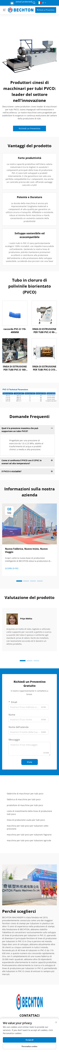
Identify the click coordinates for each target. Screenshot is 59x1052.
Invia (29, 762)
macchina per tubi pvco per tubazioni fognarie (29, 834)
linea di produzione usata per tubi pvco (26, 820)
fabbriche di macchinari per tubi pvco (25, 793)
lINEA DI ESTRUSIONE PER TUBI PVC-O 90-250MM (44, 330)
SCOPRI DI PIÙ (11, 568)
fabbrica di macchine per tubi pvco (24, 799)
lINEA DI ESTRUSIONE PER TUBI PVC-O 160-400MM (15, 368)
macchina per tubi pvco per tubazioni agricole (29, 840)
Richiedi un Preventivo (45, 10)
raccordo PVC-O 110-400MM (14, 330)
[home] (20, 9)
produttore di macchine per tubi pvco (25, 805)
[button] (19, 581)
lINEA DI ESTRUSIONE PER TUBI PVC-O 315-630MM (44, 368)
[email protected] (24, 1)
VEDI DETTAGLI (15, 313)
